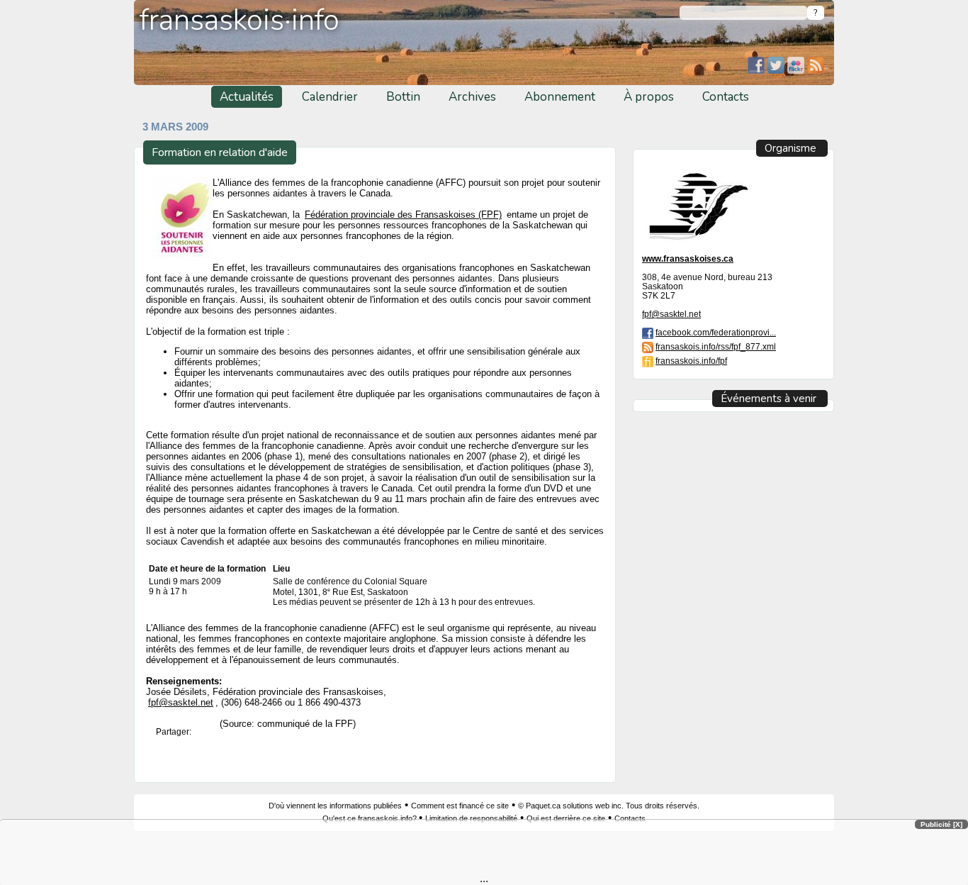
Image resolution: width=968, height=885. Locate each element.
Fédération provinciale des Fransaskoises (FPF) (403, 214)
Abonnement (559, 97)
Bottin (403, 97)
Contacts (725, 97)
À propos (649, 97)
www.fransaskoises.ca (687, 258)
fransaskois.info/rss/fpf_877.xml (715, 346)
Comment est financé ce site (460, 805)
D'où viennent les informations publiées (335, 805)
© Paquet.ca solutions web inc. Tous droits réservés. (608, 805)
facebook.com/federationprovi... (715, 332)
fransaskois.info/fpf (691, 360)
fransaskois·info (239, 20)
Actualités (247, 97)
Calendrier (330, 97)
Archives (472, 97)
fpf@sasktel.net (180, 702)
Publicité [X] (941, 824)
